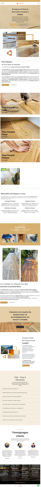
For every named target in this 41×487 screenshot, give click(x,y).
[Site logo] (20, 3)
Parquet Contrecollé (34, 472)
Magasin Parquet (35, 468)
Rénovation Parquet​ (24, 469)
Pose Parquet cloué (15, 472)
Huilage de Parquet (30, 201)
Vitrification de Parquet (10, 208)
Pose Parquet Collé (15, 470)
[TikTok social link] (39, 3)
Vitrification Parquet (25, 475)
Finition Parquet (24, 477)
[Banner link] (20, 151)
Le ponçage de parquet (5, 203)
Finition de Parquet (30, 208)
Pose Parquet (15, 468)
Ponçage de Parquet (10, 201)
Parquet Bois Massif (34, 470)
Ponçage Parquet (25, 471)
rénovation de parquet (33, 196)
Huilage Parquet (24, 473)
